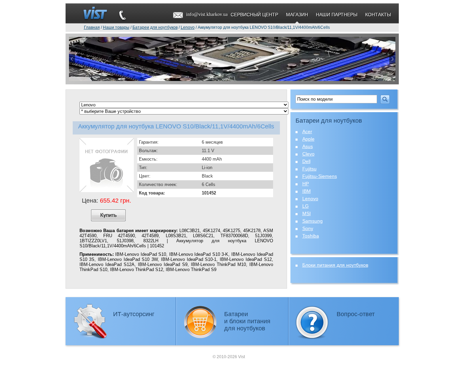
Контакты (378, 14)
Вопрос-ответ (356, 314)
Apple (308, 139)
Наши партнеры (336, 14)
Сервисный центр (254, 14)
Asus (307, 146)
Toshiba (310, 236)
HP (305, 183)
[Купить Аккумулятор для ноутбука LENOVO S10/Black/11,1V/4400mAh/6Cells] (108, 215)
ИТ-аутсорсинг (134, 314)
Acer (307, 131)
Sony (307, 228)
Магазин (297, 14)
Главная (92, 27)
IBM (306, 191)
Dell (306, 161)
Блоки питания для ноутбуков (335, 265)
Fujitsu (309, 168)
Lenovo (310, 198)
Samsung (312, 221)
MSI (306, 213)
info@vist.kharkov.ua (207, 14)
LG (305, 206)
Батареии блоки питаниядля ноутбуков (247, 321)
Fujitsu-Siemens (319, 176)
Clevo (308, 154)
